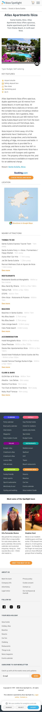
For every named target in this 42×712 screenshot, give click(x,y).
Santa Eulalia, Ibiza (16, 167)
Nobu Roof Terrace (15, 392)
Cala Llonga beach (15, 324)
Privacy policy (27, 579)
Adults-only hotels (29, 430)
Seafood (26, 452)
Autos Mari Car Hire (16, 257)
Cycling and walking (10, 490)
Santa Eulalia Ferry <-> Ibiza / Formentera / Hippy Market (20, 251)
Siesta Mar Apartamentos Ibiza (21, 349)
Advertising (6, 587)
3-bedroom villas (9, 452)
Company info (6, 583)
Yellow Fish (15, 290)
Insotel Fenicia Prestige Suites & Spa (20, 362)
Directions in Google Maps (23, 223)
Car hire (25, 482)
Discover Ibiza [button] (30, 469)
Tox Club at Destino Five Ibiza (19, 388)
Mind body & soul (9, 486)
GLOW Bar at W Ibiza (16, 376)
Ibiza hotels (6, 622)
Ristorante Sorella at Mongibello (19, 281)
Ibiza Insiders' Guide (10, 438)
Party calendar (8, 422)
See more (6, 270)
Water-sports (8, 478)
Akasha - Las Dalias (15, 380)
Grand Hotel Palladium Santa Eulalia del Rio (20, 356)
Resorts (25, 474)
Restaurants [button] (31, 443)
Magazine (6, 434)
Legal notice (6, 591)
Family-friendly (8, 474)
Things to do (6, 650)
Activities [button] (11, 469)
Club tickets (7, 430)
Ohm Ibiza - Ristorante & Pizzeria (19, 298)
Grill (24, 456)
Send (36, 676)
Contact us (26, 587)
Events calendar (28, 486)
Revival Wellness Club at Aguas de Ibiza (19, 265)
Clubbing (5, 642)
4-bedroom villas (9, 456)
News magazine (7, 654)
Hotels (4, 8)
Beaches (26, 478)
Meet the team (7, 579)
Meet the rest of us (21, 563)
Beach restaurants (29, 464)
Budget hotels (27, 438)
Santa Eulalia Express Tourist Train (19, 245)
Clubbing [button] (11, 417)
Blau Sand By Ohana (19, 286)
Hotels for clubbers (29, 426)
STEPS (10, 294)
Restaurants (6, 646)
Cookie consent (28, 583)
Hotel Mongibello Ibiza (20, 341)
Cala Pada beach (15, 328)
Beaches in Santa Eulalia (18, 313)
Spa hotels (26, 434)
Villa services (7, 464)
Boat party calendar (10, 426)
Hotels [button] (30, 417)
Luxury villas (7, 460)
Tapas (25, 460)
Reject (21, 707)
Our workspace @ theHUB (29, 592)
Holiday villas (6, 626)
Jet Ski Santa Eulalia (16, 260)
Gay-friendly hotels (29, 422)
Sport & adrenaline (9, 482)
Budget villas (7, 448)
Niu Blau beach (14, 317)
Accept (33, 707)
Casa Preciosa (16, 344)
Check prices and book (21, 177)
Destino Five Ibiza (14, 384)
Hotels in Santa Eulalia (17, 8)
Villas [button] (11, 443)
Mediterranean (28, 448)
